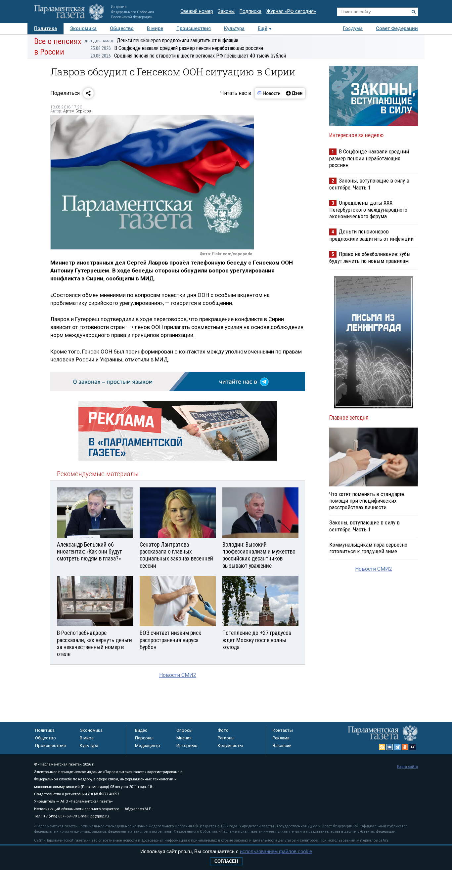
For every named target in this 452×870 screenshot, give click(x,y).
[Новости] (269, 93)
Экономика (83, 28)
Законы (226, 11)
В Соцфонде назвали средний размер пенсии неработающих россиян (176, 48)
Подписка (250, 11)
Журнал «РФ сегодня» (291, 11)
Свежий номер (196, 11)
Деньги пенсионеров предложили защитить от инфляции (161, 40)
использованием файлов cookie (276, 851)
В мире (155, 28)
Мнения (184, 737)
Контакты (283, 730)
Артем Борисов (77, 111)
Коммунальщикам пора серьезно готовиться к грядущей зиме (368, 548)
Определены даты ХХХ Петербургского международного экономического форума (368, 209)
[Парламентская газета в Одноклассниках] (405, 747)
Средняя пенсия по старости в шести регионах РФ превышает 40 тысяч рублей (188, 56)
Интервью (187, 745)
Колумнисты (230, 745)
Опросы (184, 730)
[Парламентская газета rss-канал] (382, 747)
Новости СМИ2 (177, 675)
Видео (141, 730)
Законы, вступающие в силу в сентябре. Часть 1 (369, 184)
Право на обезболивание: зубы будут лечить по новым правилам (370, 257)
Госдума (353, 28)
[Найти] (413, 12)
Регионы (226, 737)
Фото (223, 730)
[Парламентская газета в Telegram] (397, 747)
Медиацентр (147, 745)
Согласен (226, 861)
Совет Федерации (397, 28)
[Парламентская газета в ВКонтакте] (389, 747)
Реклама (281, 737)
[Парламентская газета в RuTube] (412, 747)
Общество (122, 28)
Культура (234, 28)
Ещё (262, 28)
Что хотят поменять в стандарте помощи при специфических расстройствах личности (366, 501)
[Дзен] (294, 93)
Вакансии (282, 745)
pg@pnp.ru (99, 816)
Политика (45, 28)
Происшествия (193, 28)
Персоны (144, 737)
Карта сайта (407, 767)
